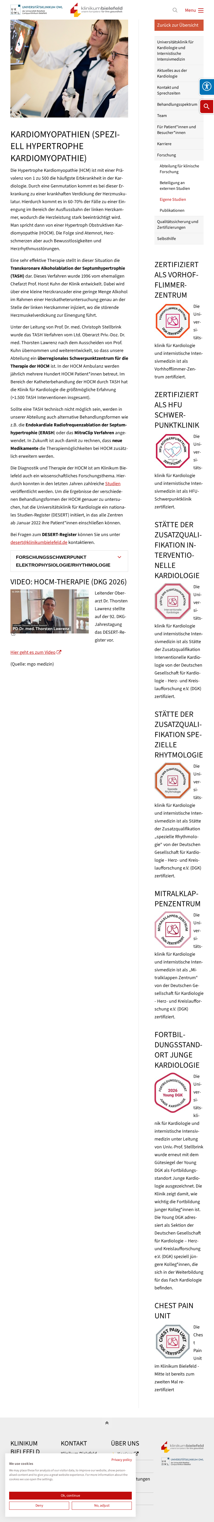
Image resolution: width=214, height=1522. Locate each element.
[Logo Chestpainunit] (172, 1341)
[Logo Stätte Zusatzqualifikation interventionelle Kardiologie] (172, 601)
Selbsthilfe (166, 239)
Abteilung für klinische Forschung (179, 169)
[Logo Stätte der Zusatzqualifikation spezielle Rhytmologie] (172, 780)
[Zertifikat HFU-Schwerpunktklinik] (172, 451)
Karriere (164, 144)
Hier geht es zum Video (33, 652)
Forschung (166, 155)
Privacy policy (121, 1459)
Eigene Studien (173, 199)
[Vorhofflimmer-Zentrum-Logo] (172, 321)
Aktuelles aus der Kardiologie (172, 73)
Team (162, 116)
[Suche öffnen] (206, 106)
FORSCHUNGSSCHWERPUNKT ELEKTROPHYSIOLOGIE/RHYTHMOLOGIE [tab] (63, 561)
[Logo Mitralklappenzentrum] (172, 929)
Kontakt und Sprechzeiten (168, 90)
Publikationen (172, 210)
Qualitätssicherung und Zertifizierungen (177, 224)
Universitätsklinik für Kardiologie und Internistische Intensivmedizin (175, 50)
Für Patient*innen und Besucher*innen (176, 130)
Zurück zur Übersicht (177, 25)
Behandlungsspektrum (177, 104)
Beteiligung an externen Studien (175, 185)
